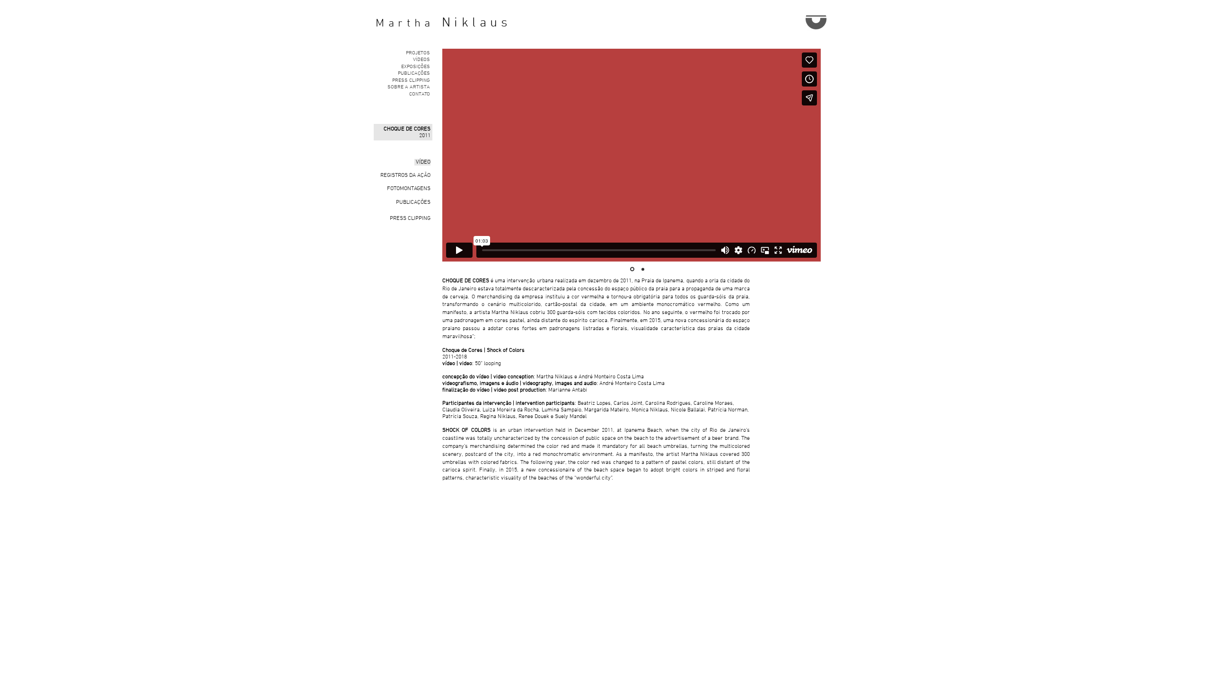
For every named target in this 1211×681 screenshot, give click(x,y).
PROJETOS (418, 53)
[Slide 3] (642, 269)
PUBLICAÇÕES (414, 73)
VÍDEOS (421, 60)
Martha (405, 23)
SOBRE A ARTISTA (408, 87)
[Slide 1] (632, 269)
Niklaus (476, 23)
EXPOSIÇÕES (415, 67)
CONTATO (419, 94)
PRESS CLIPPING (411, 81)
